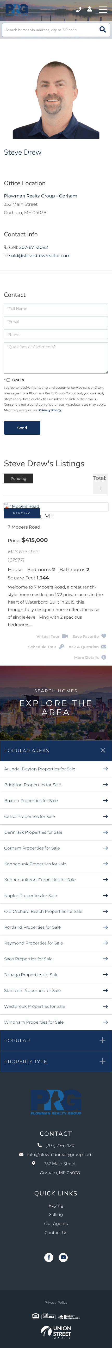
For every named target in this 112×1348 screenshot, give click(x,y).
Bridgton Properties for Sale (32, 785)
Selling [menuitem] (56, 1214)
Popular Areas (26, 751)
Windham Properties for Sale (34, 1022)
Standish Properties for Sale (32, 990)
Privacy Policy (50, 410)
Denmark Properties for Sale (33, 832)
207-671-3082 (33, 247)
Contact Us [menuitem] (56, 1232)
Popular (17, 1040)
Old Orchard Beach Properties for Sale (43, 911)
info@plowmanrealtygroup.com (60, 1154)
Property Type (25, 1061)
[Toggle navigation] (103, 9)
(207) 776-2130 (79, 9)
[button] (103, 30)
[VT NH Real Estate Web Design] (56, 1332)
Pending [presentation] (18, 478)
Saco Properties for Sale (28, 959)
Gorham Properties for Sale (32, 848)
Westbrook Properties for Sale (34, 1006)
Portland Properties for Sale (32, 927)
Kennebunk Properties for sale (35, 864)
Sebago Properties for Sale (31, 975)
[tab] (18, 478)
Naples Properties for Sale (30, 895)
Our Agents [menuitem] (56, 1223)
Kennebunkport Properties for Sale (40, 880)
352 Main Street (60, 1168)
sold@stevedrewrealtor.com (40, 255)
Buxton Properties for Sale (31, 800)
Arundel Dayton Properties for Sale (39, 769)
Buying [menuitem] (56, 1205)
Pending (22, 513)
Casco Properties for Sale (29, 816)
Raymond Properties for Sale (33, 943)
